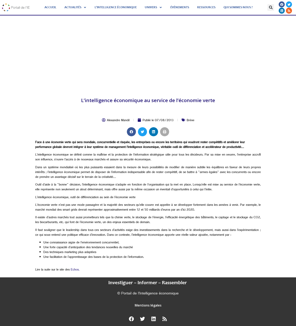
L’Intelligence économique (116, 7)
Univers (151, 7)
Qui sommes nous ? (238, 7)
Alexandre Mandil (118, 121)
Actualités (72, 7)
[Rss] (289, 11)
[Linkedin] (282, 11)
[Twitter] (289, 4)
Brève (190, 121)
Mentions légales (148, 305)
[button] (270, 7)
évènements (179, 7)
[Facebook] (282, 4)
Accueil (50, 7)
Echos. (75, 270)
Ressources (206, 7)
